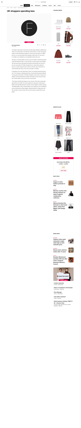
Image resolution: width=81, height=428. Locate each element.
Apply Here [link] (63, 170)
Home (8, 7)
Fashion (15, 7)
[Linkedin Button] (42, 45)
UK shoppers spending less (22, 7)
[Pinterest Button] (43, 45)
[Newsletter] (75, 2)
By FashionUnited (16, 45)
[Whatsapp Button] (45, 45)
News (11, 7)
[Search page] (77, 2)
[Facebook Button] (40, 45)
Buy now (58, 28)
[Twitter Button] (38, 45)
